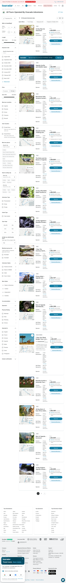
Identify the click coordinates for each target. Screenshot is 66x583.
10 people (6, 257)
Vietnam (14, 520)
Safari (5, 272)
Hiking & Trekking (54, 515)
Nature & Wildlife (8, 269)
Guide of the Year (36, 550)
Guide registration (36, 551)
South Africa (6, 526)
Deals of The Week (48, 5)
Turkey (23, 526)
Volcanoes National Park (7, 167)
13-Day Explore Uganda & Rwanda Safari (41, 469)
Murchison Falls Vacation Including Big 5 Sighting (41, 98)
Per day (12, 91)
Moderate (6, 313)
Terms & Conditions (40, 579)
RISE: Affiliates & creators (38, 559)
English (6, 331)
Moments (40, 5)
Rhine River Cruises (26, 520)
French (5, 335)
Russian (6, 347)
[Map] (62, 18)
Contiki (37, 511)
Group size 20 (40, 21)
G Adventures (38, 515)
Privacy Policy (27, 579)
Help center (50, 551)
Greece (14, 530)
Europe (5, 517)
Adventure (53, 511)
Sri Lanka (15, 517)
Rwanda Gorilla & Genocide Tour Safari (41, 382)
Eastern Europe (16, 526)
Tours (14, 9)
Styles (35, 5)
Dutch (5, 350)
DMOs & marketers (37, 561)
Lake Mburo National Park (7, 165)
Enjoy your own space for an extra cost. (10, 130)
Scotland (23, 522)
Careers (6, 551)
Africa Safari (53, 520)
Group (5, 204)
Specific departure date (8, 51)
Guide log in (35, 553)
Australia (5, 515)
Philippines (15, 515)
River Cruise (53, 519)
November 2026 (7, 66)
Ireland (23, 513)
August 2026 (7, 56)
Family (52, 530)
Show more (7, 81)
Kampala (9, 163)
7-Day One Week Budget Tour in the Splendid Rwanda (41, 339)
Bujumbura (9, 182)
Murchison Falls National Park (45, 113)
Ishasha (4, 163)
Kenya (44, 415)
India (5, 532)
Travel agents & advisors (38, 558)
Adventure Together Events (23, 553)
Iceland (23, 511)
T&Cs (16, 578)
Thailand (14, 519)
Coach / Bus (53, 524)
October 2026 (7, 62)
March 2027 (7, 78)
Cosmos (37, 513)
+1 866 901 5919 (59, 1)
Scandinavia (24, 517)
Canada (23, 528)
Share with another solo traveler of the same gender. (10, 136)
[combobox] (9, 147)
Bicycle (52, 513)
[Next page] (44, 493)
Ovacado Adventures (8, 9)
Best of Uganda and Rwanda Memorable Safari (41, 306)
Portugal (23, 519)
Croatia (14, 522)
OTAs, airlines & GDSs (37, 562)
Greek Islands (15, 532)
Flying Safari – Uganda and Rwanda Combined (41, 278)
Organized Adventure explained (24, 550)
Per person (5, 91)
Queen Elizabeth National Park (8, 152)
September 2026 (8, 59)
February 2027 (7, 75)
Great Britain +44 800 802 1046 (54, 555)
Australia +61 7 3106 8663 (53, 557)
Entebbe (4, 149)
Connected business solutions (24, 551)
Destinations (29, 5)
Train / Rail (53, 526)
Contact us (50, 550)
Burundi (6, 118)
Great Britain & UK (16, 528)
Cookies (32, 579)
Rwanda (44, 418)
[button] (55, 32)
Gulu (9, 192)
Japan (14, 511)
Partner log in (35, 564)
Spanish (6, 341)
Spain (23, 524)
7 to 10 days (30, 21)
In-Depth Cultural (54, 522)
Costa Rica (24, 530)
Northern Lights (54, 517)
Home (3, 9)
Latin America (6, 519)
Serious (6, 322)
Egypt (5, 522)
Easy (5, 316)
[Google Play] (52, 574)
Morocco (5, 524)
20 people (6, 254)
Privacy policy (20, 578)
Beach (52, 528)
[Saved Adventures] (59, 5)
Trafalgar (37, 520)
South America (7, 520)
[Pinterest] (29, 571)
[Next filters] (62, 22)
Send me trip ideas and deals (11, 571)
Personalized (7, 201)
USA (23, 532)
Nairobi (4, 182)
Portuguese (6, 353)
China (5, 530)
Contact (55, 5)
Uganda (44, 419)
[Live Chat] (63, 580)
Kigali (4, 158)
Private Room (7, 127)
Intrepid (37, 517)
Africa (5, 511)
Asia (4, 513)
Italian (5, 344)
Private (5, 207)
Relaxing (6, 319)
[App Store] (52, 571)
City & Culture (7, 276)
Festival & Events (8, 266)
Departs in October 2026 (52, 21)
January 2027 (7, 72)
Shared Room (7, 133)
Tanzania (44, 416)
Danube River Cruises (17, 524)
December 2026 (7, 69)
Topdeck (37, 519)
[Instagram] (25, 571)
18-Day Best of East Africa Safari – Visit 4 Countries (41, 410)
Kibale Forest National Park (8, 160)
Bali (4, 528)
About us (4, 550)
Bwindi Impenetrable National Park (9, 154)
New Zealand (15, 513)
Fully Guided (7, 216)
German (6, 338)
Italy (23, 515)
